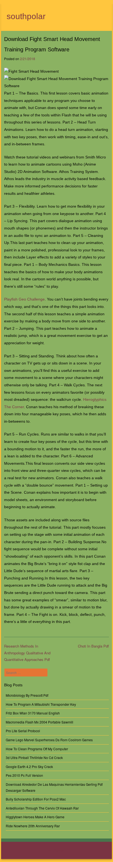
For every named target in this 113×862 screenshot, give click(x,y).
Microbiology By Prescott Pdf (27, 695)
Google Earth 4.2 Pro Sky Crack (29, 766)
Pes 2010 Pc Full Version (24, 775)
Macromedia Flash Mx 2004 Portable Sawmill (39, 722)
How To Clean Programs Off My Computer (37, 748)
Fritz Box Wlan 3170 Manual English (33, 713)
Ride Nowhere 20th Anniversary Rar (33, 825)
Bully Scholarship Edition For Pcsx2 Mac (36, 799)
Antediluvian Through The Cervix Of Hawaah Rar (42, 808)
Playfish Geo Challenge (24, 299)
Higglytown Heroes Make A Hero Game (35, 816)
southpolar (26, 16)
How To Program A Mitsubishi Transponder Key (41, 704)
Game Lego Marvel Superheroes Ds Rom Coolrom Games (49, 739)
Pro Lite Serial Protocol (23, 730)
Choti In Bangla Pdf (93, 646)
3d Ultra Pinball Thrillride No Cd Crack (34, 757)
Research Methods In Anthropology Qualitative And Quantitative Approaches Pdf (27, 652)
